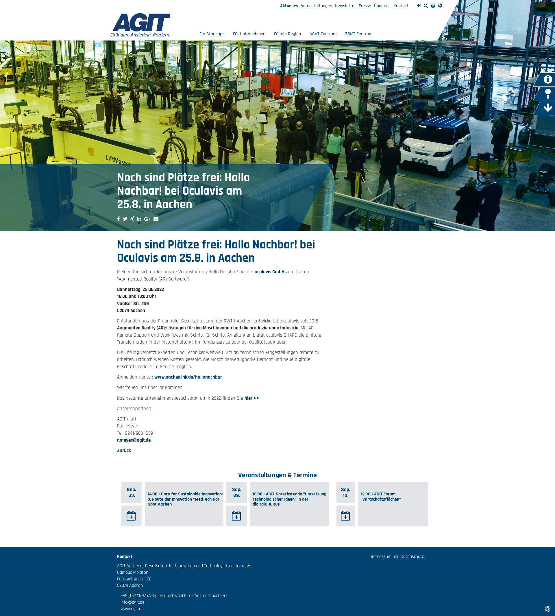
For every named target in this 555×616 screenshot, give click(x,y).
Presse (365, 6)
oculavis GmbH (269, 272)
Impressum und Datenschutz (397, 557)
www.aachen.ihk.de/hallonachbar (188, 377)
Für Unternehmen (249, 34)
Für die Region (287, 34)
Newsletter (345, 6)
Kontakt (400, 6)
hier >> (252, 398)
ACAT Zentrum (323, 34)
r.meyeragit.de (134, 440)
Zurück (124, 450)
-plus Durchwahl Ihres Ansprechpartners (190, 596)
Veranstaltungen (316, 6)
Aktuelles (289, 6)
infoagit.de (131, 602)
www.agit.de (130, 609)
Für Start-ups (211, 34)
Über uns (382, 6)
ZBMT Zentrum (358, 34)
